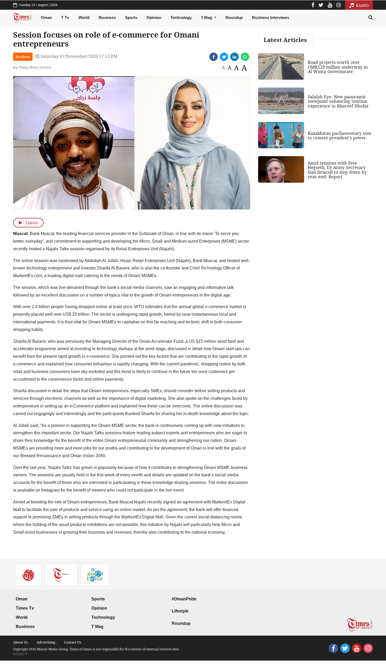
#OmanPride (184, 599)
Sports (131, 17)
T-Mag (207, 17)
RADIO (362, 5)
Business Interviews (270, 17)
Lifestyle (180, 611)
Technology (181, 17)
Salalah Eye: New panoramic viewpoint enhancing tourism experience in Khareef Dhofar (338, 101)
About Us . (21, 642)
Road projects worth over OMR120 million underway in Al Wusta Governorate (338, 66)
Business (107, 17)
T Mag (97, 626)
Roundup (234, 17)
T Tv (65, 17)
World (84, 17)
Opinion (154, 17)
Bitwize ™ (20, 654)
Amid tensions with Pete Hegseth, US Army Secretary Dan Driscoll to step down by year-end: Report (337, 170)
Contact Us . (73, 642)
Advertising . (46, 642)
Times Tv (25, 608)
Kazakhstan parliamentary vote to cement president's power (340, 135)
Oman (46, 17)
